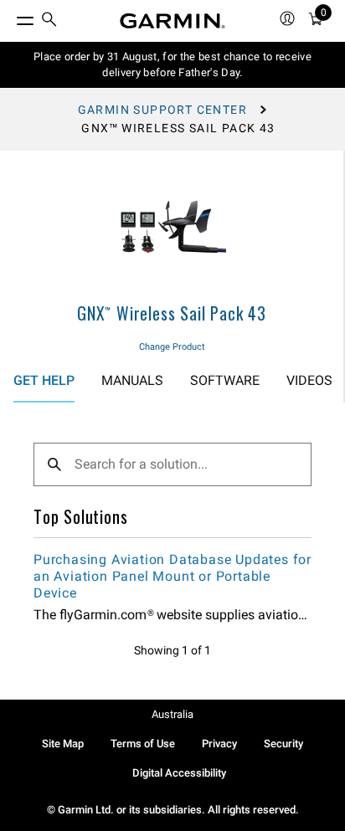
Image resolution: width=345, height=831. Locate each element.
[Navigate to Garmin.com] (172, 21)
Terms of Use (143, 743)
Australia (172, 714)
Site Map (63, 743)
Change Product (172, 346)
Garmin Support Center (162, 109)
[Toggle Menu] (10, 16)
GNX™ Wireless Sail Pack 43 (171, 313)
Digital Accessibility (179, 773)
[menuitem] (49, 21)
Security (283, 743)
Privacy (219, 743)
